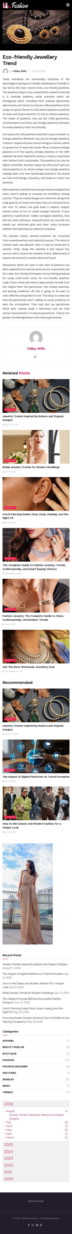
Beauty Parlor (13, 1047)
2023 (8, 1158)
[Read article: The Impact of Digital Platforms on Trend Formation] (36, 756)
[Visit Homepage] (15, 5)
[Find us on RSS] (41, 1225)
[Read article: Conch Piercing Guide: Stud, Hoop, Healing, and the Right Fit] (36, 494)
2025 (8, 1144)
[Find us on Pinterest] (37, 1225)
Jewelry (10, 409)
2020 (8, 1179)
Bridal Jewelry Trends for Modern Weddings (31, 467)
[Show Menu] (67, 5)
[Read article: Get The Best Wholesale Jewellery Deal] (36, 646)
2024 (8, 1151)
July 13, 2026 (10, 832)
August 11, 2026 (11, 425)
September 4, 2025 (12, 573)
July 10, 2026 (10, 472)
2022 (8, 1165)
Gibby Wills (20, 71)
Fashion (10, 817)
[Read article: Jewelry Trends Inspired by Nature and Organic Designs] (36, 396)
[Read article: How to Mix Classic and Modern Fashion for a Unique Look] (36, 803)
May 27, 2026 (10, 523)
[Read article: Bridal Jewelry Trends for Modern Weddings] (36, 447)
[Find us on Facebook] (28, 1225)
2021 (8, 1172)
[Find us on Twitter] (32, 1225)
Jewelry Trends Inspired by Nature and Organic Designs (35, 964)
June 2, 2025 (9, 624)
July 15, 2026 (10, 781)
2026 (8, 1104)
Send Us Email (35, 1201)
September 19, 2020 (13, 671)
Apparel (8, 1040)
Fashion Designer (15, 1066)
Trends (9, 770)
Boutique (9, 1053)
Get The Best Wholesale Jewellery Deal (28, 667)
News (6, 1085)
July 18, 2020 (39, 71)
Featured (9, 1072)
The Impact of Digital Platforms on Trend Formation (36, 776)
